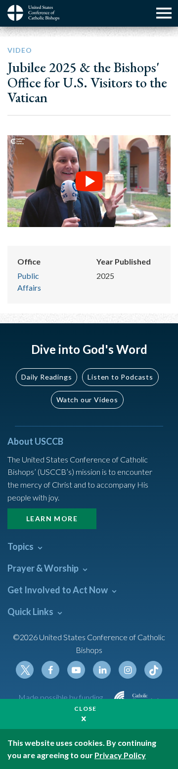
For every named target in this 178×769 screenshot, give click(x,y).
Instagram (127, 670)
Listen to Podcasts (120, 377)
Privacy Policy (120, 755)
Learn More (52, 518)
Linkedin (102, 670)
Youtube (76, 670)
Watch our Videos (87, 399)
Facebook (50, 670)
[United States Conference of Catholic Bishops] (37, 13)
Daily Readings (46, 377)
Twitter (25, 670)
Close (85, 708)
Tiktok (153, 670)
